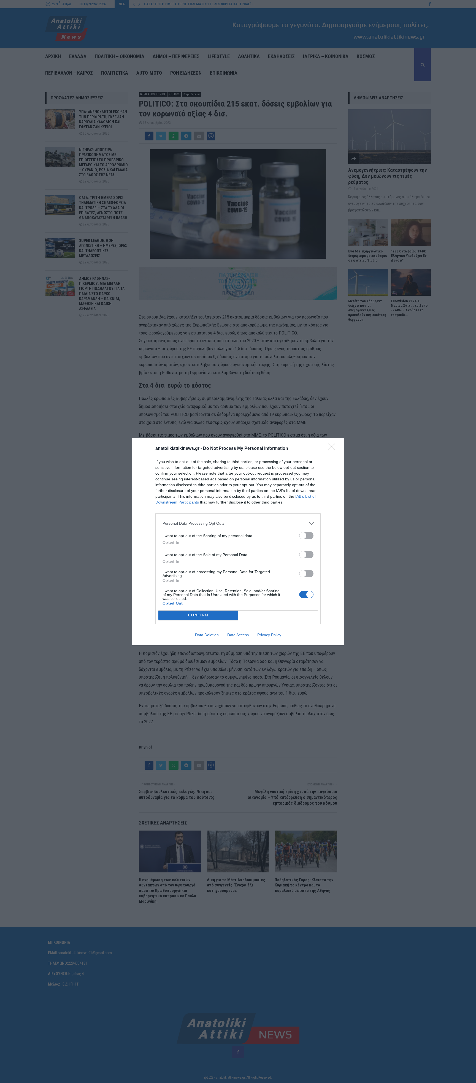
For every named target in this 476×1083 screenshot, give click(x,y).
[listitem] (238, 523)
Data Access (238, 635)
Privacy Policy (269, 635)
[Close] (333, 448)
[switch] (306, 535)
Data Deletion (207, 635)
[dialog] (238, 541)
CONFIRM (198, 615)
